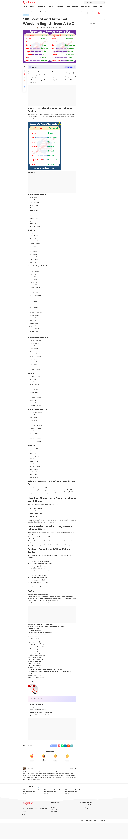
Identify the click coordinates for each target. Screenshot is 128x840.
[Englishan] (29, 2)
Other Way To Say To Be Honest (39, 707)
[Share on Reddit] (24, 80)
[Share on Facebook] (24, 70)
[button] (101, 7)
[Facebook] (74, 768)
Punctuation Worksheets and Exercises (41, 712)
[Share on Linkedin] (65, 745)
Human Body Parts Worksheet (38, 710)
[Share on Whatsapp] (24, 77)
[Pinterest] (75, 768)
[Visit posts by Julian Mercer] (24, 768)
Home (24, 11)
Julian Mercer (43, 27)
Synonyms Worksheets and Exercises (40, 715)
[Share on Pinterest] (24, 74)
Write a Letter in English (36, 704)
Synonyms (28, 11)
